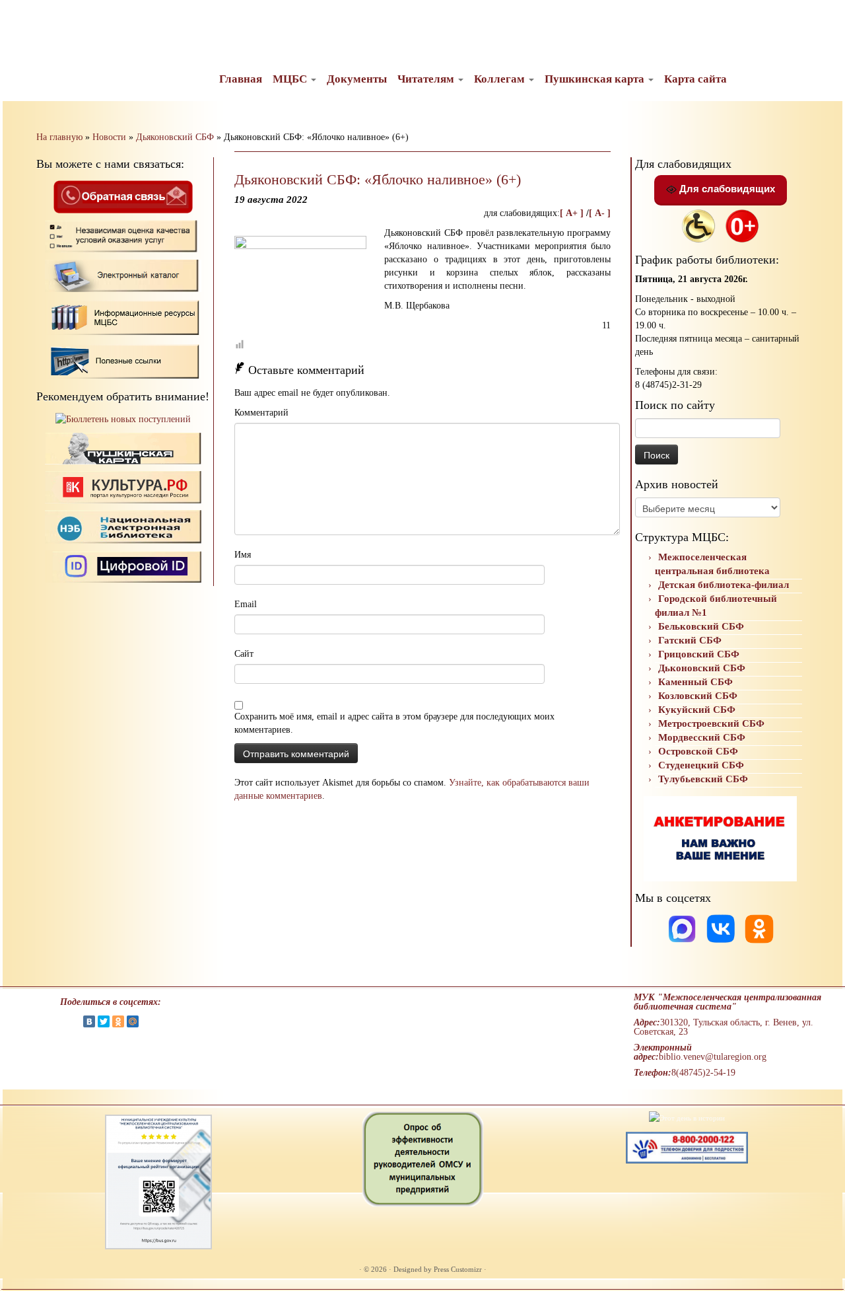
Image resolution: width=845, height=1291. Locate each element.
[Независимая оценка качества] (123, 235)
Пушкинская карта (596, 79)
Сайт (244, 654)
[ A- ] (600, 213)
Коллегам (500, 79)
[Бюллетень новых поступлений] (123, 419)
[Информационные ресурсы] (123, 316)
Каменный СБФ (695, 682)
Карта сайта (695, 79)
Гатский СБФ (690, 640)
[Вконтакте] (722, 928)
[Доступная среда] (698, 225)
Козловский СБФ (697, 695)
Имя (242, 555)
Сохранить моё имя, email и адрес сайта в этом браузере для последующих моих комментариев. (394, 723)
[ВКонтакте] (89, 1021)
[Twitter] (104, 1021)
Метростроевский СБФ (711, 723)
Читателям (427, 79)
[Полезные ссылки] (123, 360)
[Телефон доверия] (687, 1146)
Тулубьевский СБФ (703, 779)
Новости (109, 137)
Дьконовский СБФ (701, 668)
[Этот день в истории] (687, 1117)
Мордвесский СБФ (701, 737)
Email (245, 604)
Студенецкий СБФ (701, 765)
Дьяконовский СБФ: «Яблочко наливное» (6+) (377, 179)
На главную (59, 137)
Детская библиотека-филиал (723, 584)
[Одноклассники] (759, 928)
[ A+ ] (573, 213)
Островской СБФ (698, 751)
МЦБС (291, 79)
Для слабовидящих (726, 188)
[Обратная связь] (122, 196)
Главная (240, 79)
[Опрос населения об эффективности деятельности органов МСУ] (422, 1158)
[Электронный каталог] (123, 275)
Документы (357, 79)
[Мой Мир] (133, 1021)
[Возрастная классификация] (742, 225)
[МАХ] (683, 928)
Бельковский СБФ (701, 626)
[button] (21, 20)
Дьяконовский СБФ (175, 137)
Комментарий (261, 413)
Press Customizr (458, 1269)
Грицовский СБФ (698, 654)
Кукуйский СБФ (696, 709)
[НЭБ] (123, 487)
